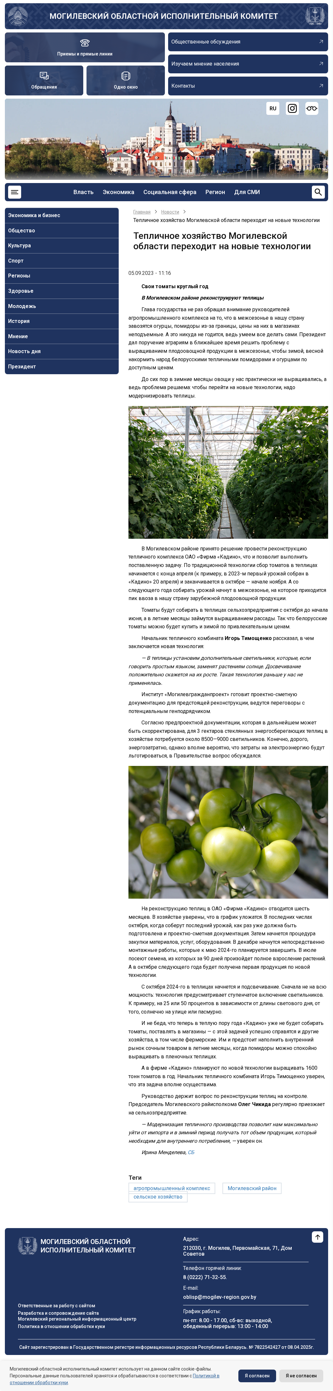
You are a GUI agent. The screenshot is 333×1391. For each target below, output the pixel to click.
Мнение (18, 336)
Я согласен (257, 1375)
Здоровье (20, 291)
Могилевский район (252, 1188)
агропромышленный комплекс (172, 1188)
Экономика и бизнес (34, 215)
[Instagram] (292, 108)
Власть (83, 192)
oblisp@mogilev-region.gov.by (219, 1297)
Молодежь (22, 306)
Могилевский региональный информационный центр (77, 1319)
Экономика (118, 192)
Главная (142, 212)
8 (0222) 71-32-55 (204, 1277)
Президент (22, 366)
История (19, 321)
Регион (215, 192)
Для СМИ (247, 192)
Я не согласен (301, 1375)
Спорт (16, 261)
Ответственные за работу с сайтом (56, 1305)
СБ (190, 1152)
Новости (170, 212)
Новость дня (24, 351)
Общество (21, 231)
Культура (19, 245)
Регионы (19, 276)
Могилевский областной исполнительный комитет (163, 16)
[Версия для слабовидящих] (311, 108)
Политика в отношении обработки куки (61, 1326)
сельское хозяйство (158, 1197)
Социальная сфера (169, 192)
